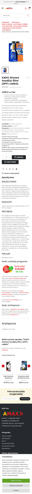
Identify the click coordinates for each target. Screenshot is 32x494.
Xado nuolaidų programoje (17, 278)
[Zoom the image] (13, 412)
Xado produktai (14, 132)
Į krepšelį (20, 157)
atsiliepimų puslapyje (17, 309)
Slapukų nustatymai (16, 485)
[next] (29, 77)
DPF (13, 134)
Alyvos (4, 441)
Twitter (6, 169)
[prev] (26, 77)
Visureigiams (5, 132)
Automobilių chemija (16, 128)
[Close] (30, 456)
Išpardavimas (6, 448)
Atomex (9, 134)
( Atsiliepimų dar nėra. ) (15, 87)
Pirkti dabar (11, 162)
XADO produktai (6, 436)
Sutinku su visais (16, 481)
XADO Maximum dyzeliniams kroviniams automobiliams (8, 379)
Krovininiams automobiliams (8, 374)
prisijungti (5, 350)
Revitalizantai (6, 438)
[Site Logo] (9, 8)
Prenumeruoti (25, 399)
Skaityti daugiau (13, 475)
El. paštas (16, 169)
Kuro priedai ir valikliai (8, 446)
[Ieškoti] (28, 15)
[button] (3, 366)
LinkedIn (9, 169)
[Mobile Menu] (3, 8)
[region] (16, 474)
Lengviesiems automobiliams (14, 130)
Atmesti (16, 490)
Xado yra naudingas (12, 300)
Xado (15, 134)
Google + (13, 169)
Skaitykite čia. (14, 315)
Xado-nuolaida (23, 132)
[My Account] (26, 8)
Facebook (3, 169)
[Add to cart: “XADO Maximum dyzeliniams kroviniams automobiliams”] (8, 366)
